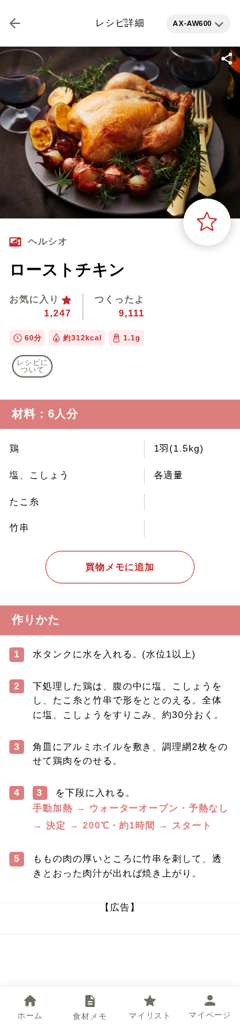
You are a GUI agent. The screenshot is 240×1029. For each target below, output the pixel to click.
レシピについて (33, 366)
